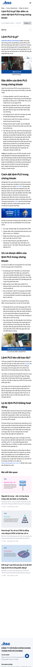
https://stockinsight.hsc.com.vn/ (10, 463)
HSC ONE (19, 186)
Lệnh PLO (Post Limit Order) (10, 40)
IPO (11, 442)
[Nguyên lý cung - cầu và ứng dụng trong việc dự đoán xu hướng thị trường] (16, 492)
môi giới (27, 363)
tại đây (16, 201)
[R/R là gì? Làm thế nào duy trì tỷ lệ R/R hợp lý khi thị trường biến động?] (16, 560)
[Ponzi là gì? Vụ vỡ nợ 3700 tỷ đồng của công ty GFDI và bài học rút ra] (16, 526)
